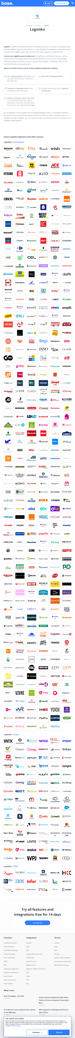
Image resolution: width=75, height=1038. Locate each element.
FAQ (55, 950)
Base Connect (8, 976)
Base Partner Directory (61, 965)
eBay (27, 947)
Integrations (38, 25)
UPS (27, 972)
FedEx (28, 976)
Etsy (27, 950)
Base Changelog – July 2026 (14, 996)
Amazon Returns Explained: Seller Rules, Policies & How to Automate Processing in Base (54, 1000)
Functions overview (10, 943)
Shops (16, 734)
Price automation (9, 958)
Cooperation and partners (62, 961)
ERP (5, 965)
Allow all (59, 1032)
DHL (27, 984)
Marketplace (19, 142)
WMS (16, 866)
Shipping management (11, 969)
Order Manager (62, 59)
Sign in (49, 3)
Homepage (29, 25)
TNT (27, 980)
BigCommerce (31, 965)
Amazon (29, 943)
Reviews (57, 954)
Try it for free (60, 3)
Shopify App (30, 958)
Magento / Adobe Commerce (35, 969)
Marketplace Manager (11, 950)
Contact (56, 943)
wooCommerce (31, 961)
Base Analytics (8, 984)
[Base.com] (7, 3)
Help (55, 947)
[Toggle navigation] (72, 3)
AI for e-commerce (10, 980)
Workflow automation (11, 972)
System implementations (62, 958)
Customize (36, 1032)
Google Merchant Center (34, 954)
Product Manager (9, 954)
